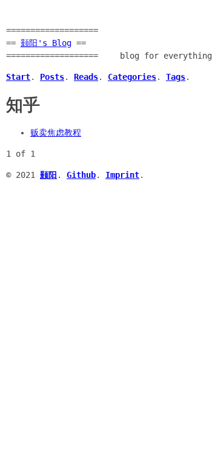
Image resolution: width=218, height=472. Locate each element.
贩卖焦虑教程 (55, 132)
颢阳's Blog (46, 43)
